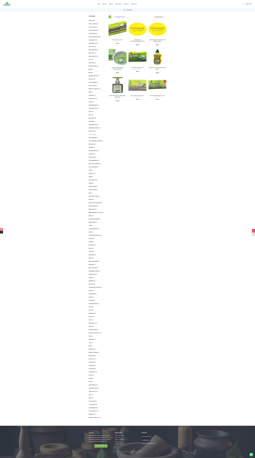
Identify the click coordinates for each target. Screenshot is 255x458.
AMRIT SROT (91, 53)
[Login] (245, 4)
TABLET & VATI (92, 391)
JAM (90, 225)
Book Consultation (100, 446)
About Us (104, 4)
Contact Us (134, 4)
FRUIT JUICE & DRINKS (94, 163)
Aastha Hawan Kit (93, 30)
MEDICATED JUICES (93, 261)
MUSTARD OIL (92, 274)
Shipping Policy (118, 441)
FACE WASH (91, 157)
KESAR (90, 232)
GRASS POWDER (92, 186)
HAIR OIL (91, 199)
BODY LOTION (92, 85)
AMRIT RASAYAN (92, 49)
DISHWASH (91, 134)
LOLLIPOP (91, 251)
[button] (249, 4)
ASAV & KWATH (92, 56)
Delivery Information (119, 435)
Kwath (90, 248)
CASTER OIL (91, 95)
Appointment (118, 4)
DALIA (90, 115)
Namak (90, 277)
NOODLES (91, 284)
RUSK (90, 336)
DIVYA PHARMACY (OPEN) (95, 141)
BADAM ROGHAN (93, 66)
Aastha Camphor (93, 23)
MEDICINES (91, 264)
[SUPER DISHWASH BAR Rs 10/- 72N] (157, 85)
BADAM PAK (91, 62)
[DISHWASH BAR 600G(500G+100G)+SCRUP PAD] (137, 29)
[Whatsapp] (251, 454)
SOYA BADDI (91, 368)
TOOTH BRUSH (92, 404)
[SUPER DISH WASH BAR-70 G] (137, 57)
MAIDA (90, 258)
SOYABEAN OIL (92, 372)
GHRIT (90, 176)
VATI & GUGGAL (92, 411)
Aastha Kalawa (92, 33)
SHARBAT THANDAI (93, 352)
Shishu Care (91, 355)
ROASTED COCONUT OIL (94, 333)
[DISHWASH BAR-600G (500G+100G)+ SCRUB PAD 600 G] (157, 29)
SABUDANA (91, 339)
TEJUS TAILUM (92, 401)
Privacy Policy (118, 437)
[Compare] (117, 35)
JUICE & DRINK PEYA (93, 228)
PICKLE (90, 307)
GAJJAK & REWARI (93, 167)
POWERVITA (91, 313)
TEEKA (90, 398)
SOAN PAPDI (91, 365)
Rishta (90, 326)
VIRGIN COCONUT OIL (94, 417)
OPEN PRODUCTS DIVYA (94, 287)
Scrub (90, 342)
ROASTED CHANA (93, 329)
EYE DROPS (91, 154)
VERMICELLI (91, 414)
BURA (90, 92)
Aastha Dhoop (92, 27)
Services (111, 4)
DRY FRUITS (91, 144)
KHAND (90, 241)
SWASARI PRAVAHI (93, 388)
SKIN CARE (91, 362)
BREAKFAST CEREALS (93, 89)
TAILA (90, 394)
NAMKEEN (91, 280)
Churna (90, 102)
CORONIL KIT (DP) (93, 108)
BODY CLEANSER (92, 82)
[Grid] (110, 17)
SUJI (90, 381)
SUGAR (90, 378)
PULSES (90, 316)
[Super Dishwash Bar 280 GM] (137, 85)
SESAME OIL (91, 349)
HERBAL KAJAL (92, 209)
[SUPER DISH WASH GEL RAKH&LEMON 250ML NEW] (118, 85)
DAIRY (90, 111)
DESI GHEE (91, 121)
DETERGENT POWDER (93, 128)
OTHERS (90, 290)
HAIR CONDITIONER (93, 196)
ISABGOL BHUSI (92, 222)
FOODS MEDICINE (93, 160)
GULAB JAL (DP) (92, 189)
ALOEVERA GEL (92, 40)
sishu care (91, 359)
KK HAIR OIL (91, 245)
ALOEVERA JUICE (92, 43)
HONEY (90, 215)
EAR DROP (91, 147)
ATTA (90, 59)
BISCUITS (91, 79)
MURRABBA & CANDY (93, 271)
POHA (90, 310)
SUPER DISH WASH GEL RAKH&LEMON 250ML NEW (118, 96)
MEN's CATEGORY (93, 267)
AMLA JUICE (91, 46)
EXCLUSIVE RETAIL (93, 150)
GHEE (90, 170)
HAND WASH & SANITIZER (94, 202)
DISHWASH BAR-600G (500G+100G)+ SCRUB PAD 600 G (157, 40)
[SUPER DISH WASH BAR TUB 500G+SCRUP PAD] (118, 57)
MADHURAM (91, 254)
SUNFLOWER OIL (92, 385)
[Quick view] (115, 35)
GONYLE (90, 183)
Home (98, 4)
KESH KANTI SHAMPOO (94, 235)
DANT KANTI (91, 118)
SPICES (90, 375)
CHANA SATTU (92, 98)
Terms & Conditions (119, 444)
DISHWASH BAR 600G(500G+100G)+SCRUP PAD (137, 40)
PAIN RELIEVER (92, 294)
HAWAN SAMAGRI (93, 206)
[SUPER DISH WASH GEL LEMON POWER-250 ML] (157, 57)
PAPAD (90, 297)
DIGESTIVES (91, 131)
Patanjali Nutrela (93, 303)
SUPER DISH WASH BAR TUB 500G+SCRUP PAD (117, 68)
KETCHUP (91, 238)
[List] (113, 17)
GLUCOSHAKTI (92, 180)
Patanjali (91, 300)
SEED (90, 346)
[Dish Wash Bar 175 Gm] (118, 29)
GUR (90, 193)
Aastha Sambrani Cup (94, 36)
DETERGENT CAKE (93, 124)
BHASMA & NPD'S (93, 75)
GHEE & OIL (91, 173)
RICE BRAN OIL (92, 323)
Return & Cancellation (120, 439)
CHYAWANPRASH (93, 105)
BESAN (90, 72)
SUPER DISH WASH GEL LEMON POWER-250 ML (157, 68)
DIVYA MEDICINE (92, 137)
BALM (90, 69)
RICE (90, 320)
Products (126, 4)
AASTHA (91, 20)
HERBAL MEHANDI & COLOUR (95, 212)
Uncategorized (92, 407)
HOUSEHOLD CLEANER (94, 219)
